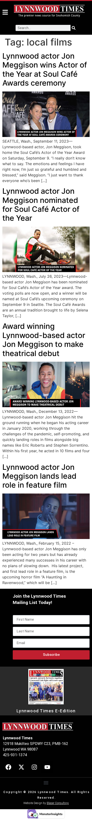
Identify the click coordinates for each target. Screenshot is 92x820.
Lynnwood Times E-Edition (46, 711)
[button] (46, 782)
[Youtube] (47, 767)
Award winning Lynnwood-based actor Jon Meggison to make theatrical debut (43, 340)
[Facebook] (8, 767)
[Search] (74, 28)
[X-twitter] (21, 767)
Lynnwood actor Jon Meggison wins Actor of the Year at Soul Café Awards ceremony (44, 69)
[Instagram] (34, 767)
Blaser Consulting (58, 803)
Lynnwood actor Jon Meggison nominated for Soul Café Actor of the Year (40, 204)
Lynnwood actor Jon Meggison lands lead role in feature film (39, 476)
